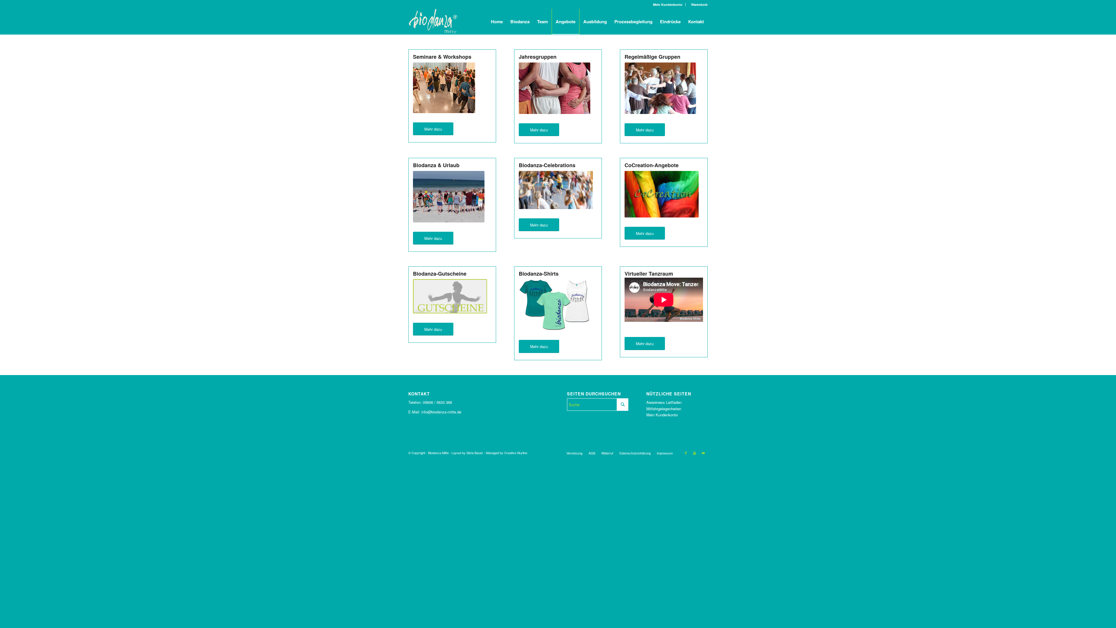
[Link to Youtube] (694, 452)
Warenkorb (698, 4)
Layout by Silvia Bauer (467, 452)
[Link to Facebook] (686, 452)
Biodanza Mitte (438, 452)
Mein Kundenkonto (667, 4)
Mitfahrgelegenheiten (663, 408)
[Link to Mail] (703, 452)
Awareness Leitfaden (664, 402)
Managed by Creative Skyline (506, 452)
